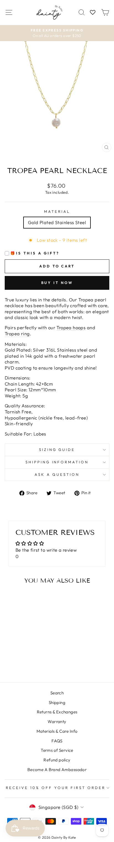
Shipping (57, 702)
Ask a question (57, 474)
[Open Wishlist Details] (93, 12)
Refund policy (56, 760)
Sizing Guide (57, 449)
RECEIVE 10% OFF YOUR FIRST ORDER (55, 787)
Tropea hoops (71, 327)
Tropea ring (17, 333)
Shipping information (57, 462)
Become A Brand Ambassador (57, 769)
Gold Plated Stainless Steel (57, 222)
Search (57, 692)
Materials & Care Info (57, 731)
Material (57, 211)
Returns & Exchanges (57, 711)
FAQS (57, 740)
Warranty (57, 721)
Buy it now (57, 282)
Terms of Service (57, 750)
